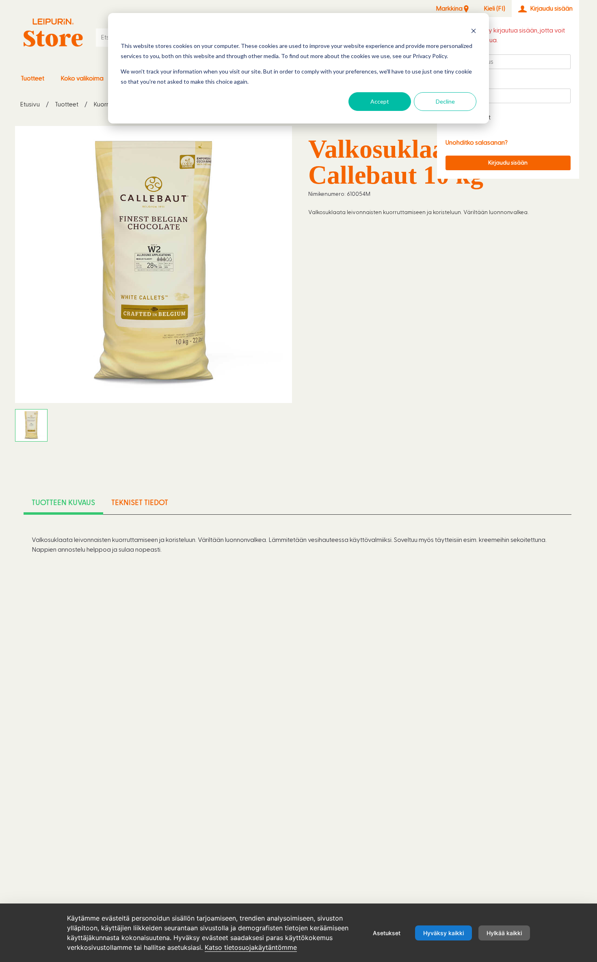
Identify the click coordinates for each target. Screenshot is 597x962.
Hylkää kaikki (504, 933)
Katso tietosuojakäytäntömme (251, 947)
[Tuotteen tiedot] (53, 32)
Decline (445, 101)
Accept (379, 101)
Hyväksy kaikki (443, 933)
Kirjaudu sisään (508, 163)
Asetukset (386, 933)
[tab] (63, 503)
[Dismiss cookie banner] (473, 31)
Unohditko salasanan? (477, 142)
